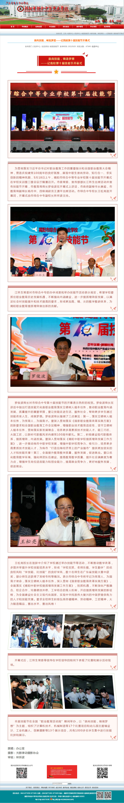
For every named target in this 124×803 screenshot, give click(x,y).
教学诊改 (66, 787)
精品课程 (73, 787)
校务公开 (81, 787)
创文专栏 (59, 787)
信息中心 (95, 46)
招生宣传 (95, 787)
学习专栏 (51, 787)
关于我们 (29, 787)
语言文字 (88, 787)
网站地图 (44, 787)
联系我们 (36, 787)
